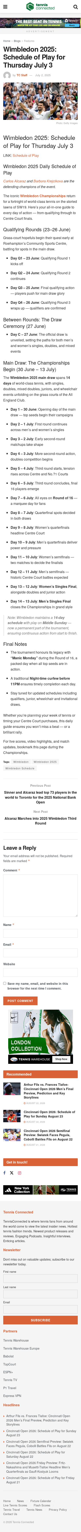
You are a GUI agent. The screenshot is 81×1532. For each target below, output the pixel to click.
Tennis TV (10, 1380)
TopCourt (9, 1364)
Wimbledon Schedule (20, 768)
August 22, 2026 (35, 1103)
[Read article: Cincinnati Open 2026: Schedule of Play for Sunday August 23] (12, 1116)
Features (29, 41)
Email (8, 944)
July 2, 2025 (43, 75)
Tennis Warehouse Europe (21, 1348)
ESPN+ (8, 1372)
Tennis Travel (11, 1509)
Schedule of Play (26, 155)
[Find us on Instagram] (19, 1173)
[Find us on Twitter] (12, 1172)
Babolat (8, 1356)
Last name (9, 1287)
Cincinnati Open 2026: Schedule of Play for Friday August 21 (40, 1480)
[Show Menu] (5, 6)
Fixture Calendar (40, 1501)
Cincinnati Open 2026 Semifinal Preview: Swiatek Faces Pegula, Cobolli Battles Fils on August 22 (48, 1135)
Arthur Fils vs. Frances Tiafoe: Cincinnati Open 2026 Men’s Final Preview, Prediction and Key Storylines (48, 1090)
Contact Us (10, 1514)
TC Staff (22, 75)
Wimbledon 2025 (45, 762)
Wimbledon (21, 762)
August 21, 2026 (35, 1144)
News (20, 1501)
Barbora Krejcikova (48, 180)
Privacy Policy (58, 1509)
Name (8, 924)
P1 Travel (9, 1388)
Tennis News (34, 1509)
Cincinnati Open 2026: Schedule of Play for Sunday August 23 (49, 1114)
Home (6, 41)
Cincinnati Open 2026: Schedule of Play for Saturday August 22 (35, 1454)
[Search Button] (75, 6)
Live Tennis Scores (15, 1505)
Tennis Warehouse (16, 1340)
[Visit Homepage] (40, 6)
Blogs (17, 41)
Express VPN (12, 1395)
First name (9, 1272)
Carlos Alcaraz (14, 180)
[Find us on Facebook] (4, 1173)
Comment (11, 870)
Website (9, 964)
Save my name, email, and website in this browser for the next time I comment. (38, 985)
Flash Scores (42, 1505)
